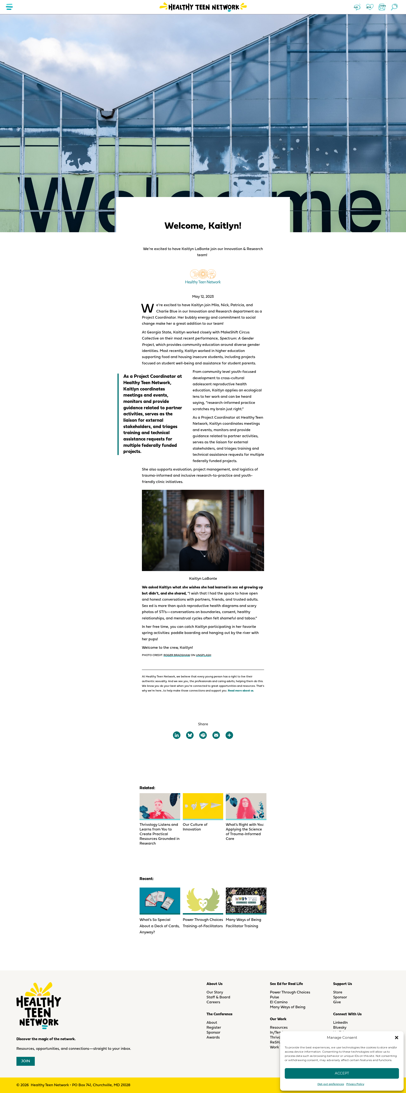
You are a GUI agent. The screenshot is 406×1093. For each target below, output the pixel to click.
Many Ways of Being (287, 1007)
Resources (279, 1028)
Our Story (215, 992)
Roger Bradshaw (177, 655)
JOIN (25, 1061)
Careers (213, 1002)
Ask (357, 7)
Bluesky (339, 1028)
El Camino (279, 1002)
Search (394, 7)
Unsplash (203, 655)
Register (214, 1028)
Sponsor (213, 1033)
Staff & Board (218, 997)
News (382, 7)
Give (370, 7)
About (212, 1023)
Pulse (274, 997)
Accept (342, 1073)
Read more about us (240, 690)
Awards (213, 1037)
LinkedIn (340, 1023)
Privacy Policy (355, 1084)
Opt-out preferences (330, 1084)
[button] (396, 1037)
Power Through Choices (290, 992)
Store (337, 992)
